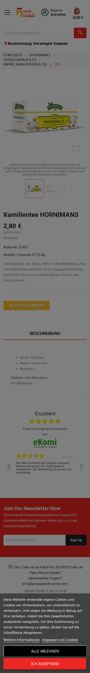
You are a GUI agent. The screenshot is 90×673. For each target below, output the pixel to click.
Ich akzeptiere (45, 663)
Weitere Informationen (21, 639)
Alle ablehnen (45, 651)
